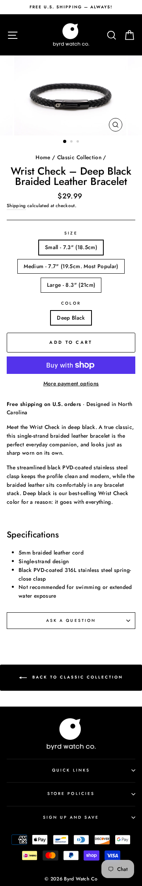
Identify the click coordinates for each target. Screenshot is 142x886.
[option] (71, 7)
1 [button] (65, 142)
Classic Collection (79, 157)
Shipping (16, 205)
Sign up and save (71, 817)
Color (70, 303)
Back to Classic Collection (76, 677)
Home (43, 157)
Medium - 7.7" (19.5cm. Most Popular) (71, 266)
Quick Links (71, 770)
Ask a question (71, 620)
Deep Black (71, 318)
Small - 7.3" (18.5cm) (71, 247)
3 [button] (78, 142)
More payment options (71, 383)
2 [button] (72, 142)
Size (70, 233)
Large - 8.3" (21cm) (71, 285)
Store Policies (71, 793)
